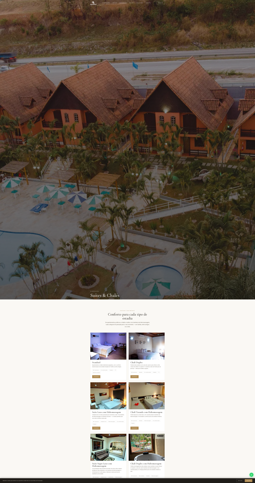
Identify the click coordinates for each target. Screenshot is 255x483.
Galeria (131, 2)
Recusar (240, 480)
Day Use (115, 2)
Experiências (123, 2)
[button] (108, 346)
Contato (148, 2)
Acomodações (106, 2)
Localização (139, 2)
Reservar (160, 2)
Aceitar (249, 480)
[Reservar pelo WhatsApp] (251, 475)
